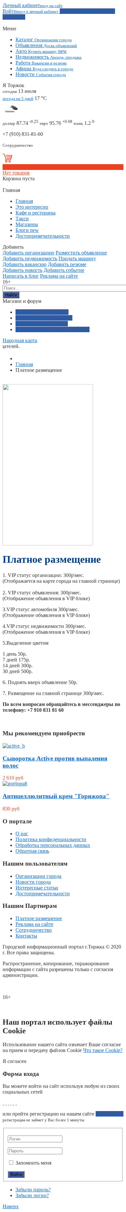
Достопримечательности (43, 893)
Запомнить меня (32, 1163)
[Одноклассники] (11, 1103)
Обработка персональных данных (53, 845)
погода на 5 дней (18, 98)
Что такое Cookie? (102, 1050)
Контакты (26, 936)
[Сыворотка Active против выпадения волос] (14, 746)
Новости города (33, 882)
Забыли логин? (32, 1195)
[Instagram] (16, 1103)
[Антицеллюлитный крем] (15, 783)
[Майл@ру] (13, 1103)
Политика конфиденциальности (51, 839)
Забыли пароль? (33, 1189)
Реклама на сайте (34, 924)
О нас (22, 833)
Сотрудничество (34, 930)
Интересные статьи (37, 887)
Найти (11, 295)
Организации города (38, 876)
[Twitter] (8, 1103)
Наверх (11, 1206)
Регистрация (109, 1114)
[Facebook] (3, 1103)
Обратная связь (32, 851)
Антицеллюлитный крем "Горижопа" (56, 796)
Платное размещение (39, 918)
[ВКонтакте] (5, 1103)
